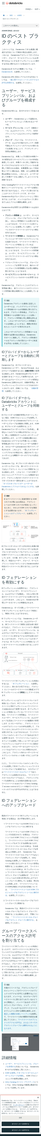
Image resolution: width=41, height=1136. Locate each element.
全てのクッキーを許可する (20, 1130)
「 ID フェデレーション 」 (21, 684)
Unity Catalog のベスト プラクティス (20, 1082)
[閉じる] (38, 1097)
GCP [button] (36, 9)
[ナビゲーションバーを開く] (3, 3)
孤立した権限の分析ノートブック (17, 1014)
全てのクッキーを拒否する (20, 1124)
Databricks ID (7, 72)
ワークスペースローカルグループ (17, 772)
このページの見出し (11, 25)
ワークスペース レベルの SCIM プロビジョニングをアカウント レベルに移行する (22, 892)
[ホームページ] (4, 15)
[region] (20, 1114)
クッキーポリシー (18, 1105)
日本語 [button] (28, 9)
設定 (20, 1118)
